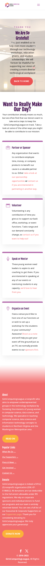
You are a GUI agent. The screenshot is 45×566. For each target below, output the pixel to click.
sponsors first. (32, 349)
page (19, 514)
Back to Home (21, 81)
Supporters (11, 514)
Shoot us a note (29, 333)
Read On (10, 438)
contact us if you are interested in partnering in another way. (25, 185)
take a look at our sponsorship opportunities (24, 177)
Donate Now (13, 533)
